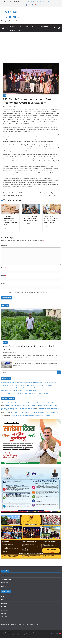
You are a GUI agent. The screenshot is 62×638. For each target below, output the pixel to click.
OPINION (26, 26)
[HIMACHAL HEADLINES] (3, 28)
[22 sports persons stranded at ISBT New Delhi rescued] (31, 205)
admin (16, 106)
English (20, 30)
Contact (13, 30)
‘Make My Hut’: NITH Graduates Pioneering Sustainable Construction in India (33, 415)
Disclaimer (4, 586)
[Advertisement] (31, 44)
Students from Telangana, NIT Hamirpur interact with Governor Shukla (15, 194)
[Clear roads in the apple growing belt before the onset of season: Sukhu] (52, 205)
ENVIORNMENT (5, 610)
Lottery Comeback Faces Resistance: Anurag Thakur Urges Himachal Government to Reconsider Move (28, 382)
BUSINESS (34, 26)
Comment (4, 246)
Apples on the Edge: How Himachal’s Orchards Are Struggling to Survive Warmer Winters (35, 412)
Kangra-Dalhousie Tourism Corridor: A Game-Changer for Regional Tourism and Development (31, 405)
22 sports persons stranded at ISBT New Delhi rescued (30, 218)
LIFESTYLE (19, 26)
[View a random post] (59, 28)
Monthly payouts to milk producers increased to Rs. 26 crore (48, 194)
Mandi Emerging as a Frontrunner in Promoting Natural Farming (28, 347)
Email (3, 276)
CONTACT (4, 617)
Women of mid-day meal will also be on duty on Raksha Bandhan (18, 388)
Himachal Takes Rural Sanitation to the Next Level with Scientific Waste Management (36, 363)
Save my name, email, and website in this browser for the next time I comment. (27, 292)
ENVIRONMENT (44, 26)
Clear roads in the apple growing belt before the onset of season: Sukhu (51, 219)
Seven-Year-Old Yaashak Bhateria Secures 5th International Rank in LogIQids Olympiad (24, 393)
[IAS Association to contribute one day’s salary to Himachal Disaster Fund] (10, 205)
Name (3, 268)
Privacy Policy (5, 582)
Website (3, 283)
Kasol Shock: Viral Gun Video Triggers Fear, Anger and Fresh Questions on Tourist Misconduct (33, 403)
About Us (3, 576)
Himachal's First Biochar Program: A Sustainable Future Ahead (18, 408)
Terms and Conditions (7, 579)
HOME (3, 596)
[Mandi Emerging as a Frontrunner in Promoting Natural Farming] (31, 324)
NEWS (12, 26)
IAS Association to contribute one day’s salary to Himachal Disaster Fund (10, 220)
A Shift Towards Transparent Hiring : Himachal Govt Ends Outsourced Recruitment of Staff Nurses (27, 385)
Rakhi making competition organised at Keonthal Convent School (18, 390)
